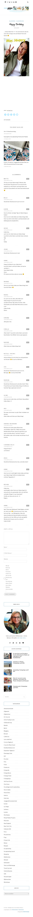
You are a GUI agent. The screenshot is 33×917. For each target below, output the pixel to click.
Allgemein (12, 20)
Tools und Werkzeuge (9, 865)
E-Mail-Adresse (8, 553)
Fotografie (6, 770)
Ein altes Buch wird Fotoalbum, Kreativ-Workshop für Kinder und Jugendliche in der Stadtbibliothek (21, 655)
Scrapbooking (7, 848)
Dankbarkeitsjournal (9, 747)
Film (5, 761)
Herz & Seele (7, 789)
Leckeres (6, 809)
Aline (6, 395)
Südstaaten (7, 862)
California (6, 736)
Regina (6, 484)
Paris (5, 831)
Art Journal (7, 717)
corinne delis (9, 444)
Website (6, 559)
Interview (6, 798)
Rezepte (6, 845)
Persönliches (7, 834)
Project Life (7, 840)
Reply (28, 178)
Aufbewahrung (8, 722)
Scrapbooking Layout (9, 851)
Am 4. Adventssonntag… (10, 131)
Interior (6, 795)
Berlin (5, 728)
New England (7, 823)
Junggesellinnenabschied (10, 801)
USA (5, 873)
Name (5, 547)
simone (6, 318)
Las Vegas (6, 806)
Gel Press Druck (8, 781)
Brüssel (6, 733)
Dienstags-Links (8, 753)
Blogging (6, 731)
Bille (6, 198)
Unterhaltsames (8, 871)
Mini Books (7, 815)
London (6, 812)
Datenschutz (15, 909)
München (6, 820)
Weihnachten (7, 879)
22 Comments (7, 119)
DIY (5, 756)
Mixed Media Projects (9, 817)
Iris (5, 408)
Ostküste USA (7, 829)
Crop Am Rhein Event (9, 745)
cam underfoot (8, 739)
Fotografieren (7, 773)
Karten (5, 803)
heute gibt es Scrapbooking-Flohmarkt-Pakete (16, 136)
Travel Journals (8, 868)
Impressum (21, 909)
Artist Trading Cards (9, 719)
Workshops (7, 882)
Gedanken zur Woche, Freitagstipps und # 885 (19, 662)
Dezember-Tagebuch (9, 750)
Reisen (5, 843)
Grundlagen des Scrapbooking (11, 787)
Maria (6, 295)
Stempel (6, 859)
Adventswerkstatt (8, 708)
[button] (5, 115)
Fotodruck (6, 767)
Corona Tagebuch (8, 742)
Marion (6, 380)
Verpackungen (7, 876)
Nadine (6, 342)
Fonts (5, 764)
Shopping (6, 854)
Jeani (6, 249)
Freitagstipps (7, 778)
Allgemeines (20, 20)
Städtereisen (7, 857)
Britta (6, 178)
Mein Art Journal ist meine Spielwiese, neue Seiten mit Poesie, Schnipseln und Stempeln (21, 679)
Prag (5, 837)
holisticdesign (26, 911)
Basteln (6, 725)
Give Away (6, 784)
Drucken (6, 759)
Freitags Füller (7, 775)
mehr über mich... (21, 638)
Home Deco (7, 792)
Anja (5, 458)
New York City (7, 826)
